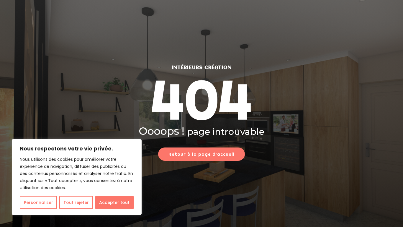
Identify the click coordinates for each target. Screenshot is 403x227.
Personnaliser (38, 202)
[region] (77, 177)
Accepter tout (114, 202)
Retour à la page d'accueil (201, 154)
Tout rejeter (76, 202)
